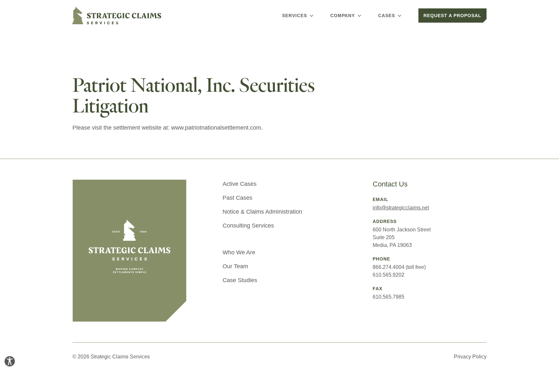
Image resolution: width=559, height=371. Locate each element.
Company (342, 15)
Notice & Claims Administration (262, 211)
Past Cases (237, 198)
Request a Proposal (452, 15)
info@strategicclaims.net (401, 207)
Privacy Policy (470, 356)
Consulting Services (248, 225)
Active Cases (240, 184)
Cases (386, 15)
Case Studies (240, 280)
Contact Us (390, 184)
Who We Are (239, 252)
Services (294, 15)
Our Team (235, 266)
